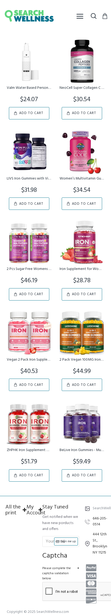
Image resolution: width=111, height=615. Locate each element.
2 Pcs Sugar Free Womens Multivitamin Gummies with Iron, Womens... (29, 269)
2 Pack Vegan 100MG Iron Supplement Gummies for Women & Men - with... (82, 359)
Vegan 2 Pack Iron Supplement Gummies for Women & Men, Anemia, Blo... (29, 359)
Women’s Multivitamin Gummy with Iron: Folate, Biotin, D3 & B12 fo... (82, 178)
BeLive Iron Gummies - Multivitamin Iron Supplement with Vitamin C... (82, 450)
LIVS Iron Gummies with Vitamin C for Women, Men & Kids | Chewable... (29, 178)
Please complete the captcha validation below (56, 573)
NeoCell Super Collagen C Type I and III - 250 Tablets (82, 88)
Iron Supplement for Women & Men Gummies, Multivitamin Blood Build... (82, 269)
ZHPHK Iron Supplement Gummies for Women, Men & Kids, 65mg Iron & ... (29, 450)
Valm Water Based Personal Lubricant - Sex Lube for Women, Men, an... (29, 88)
